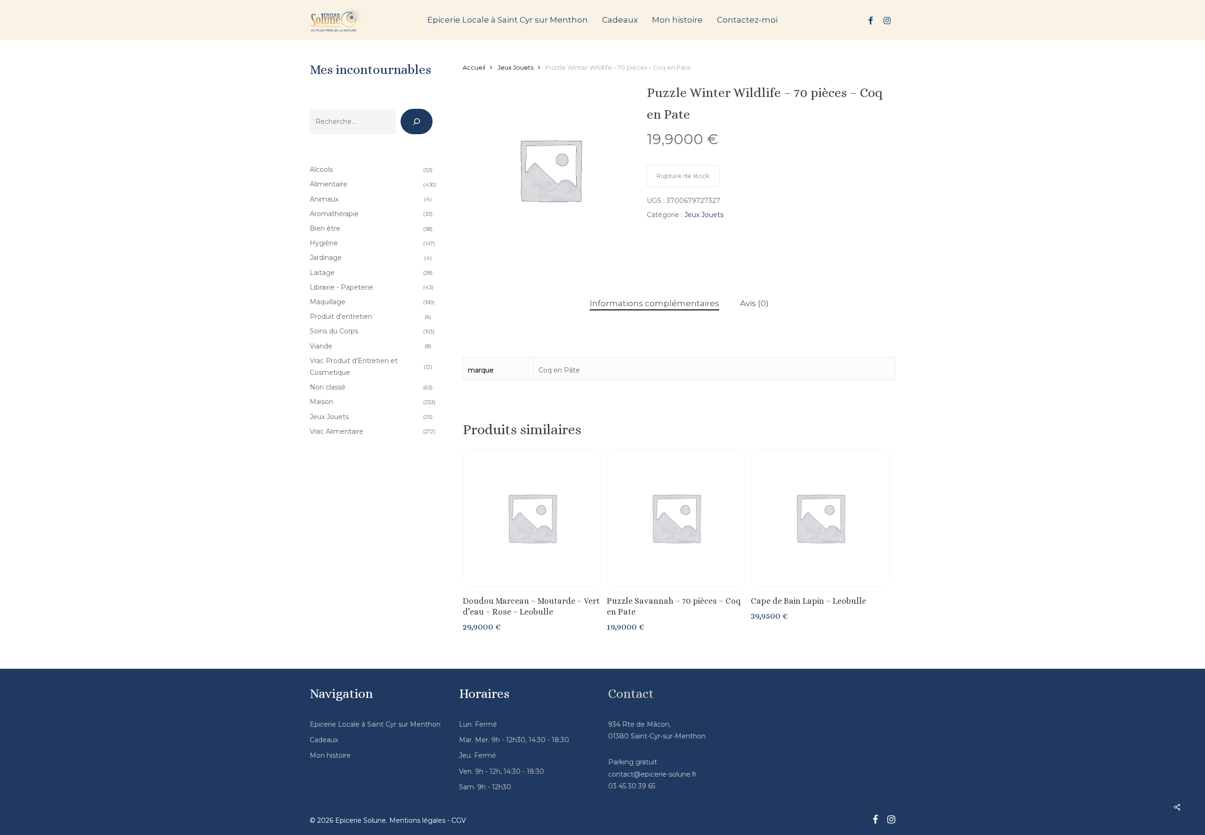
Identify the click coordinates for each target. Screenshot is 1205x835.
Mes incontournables (370, 69)
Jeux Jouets (515, 67)
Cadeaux (324, 740)
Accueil (474, 67)
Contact (631, 693)
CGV (458, 820)
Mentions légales (417, 820)
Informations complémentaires (654, 303)
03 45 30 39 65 (631, 786)
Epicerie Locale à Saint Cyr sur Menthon (375, 724)
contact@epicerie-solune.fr (652, 774)
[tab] (654, 303)
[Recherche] (417, 121)
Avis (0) (754, 303)
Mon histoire (330, 755)
